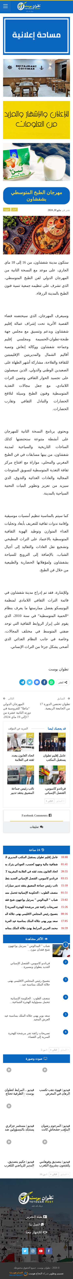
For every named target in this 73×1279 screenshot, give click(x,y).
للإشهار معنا (34, 1232)
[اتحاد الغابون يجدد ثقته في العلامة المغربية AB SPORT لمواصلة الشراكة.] (20, 742)
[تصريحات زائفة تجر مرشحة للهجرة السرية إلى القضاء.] (61, 1038)
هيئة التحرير (34, 1216)
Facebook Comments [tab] (34, 815)
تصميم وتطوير (56, 1273)
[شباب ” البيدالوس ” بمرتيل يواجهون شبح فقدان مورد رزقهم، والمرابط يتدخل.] (61, 950)
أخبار (14, 209)
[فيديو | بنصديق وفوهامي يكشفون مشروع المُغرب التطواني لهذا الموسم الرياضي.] (54, 1147)
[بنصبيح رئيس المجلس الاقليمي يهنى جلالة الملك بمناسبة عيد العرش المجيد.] (61, 985)
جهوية (6, 209)
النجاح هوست (35, 1273)
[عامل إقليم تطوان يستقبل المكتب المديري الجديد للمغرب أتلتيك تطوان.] (52, 742)
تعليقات (34, 827)
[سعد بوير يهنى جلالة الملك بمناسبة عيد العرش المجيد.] (61, 1020)
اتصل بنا (34, 1224)
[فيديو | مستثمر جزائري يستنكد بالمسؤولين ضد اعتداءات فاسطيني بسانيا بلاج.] (18, 1111)
